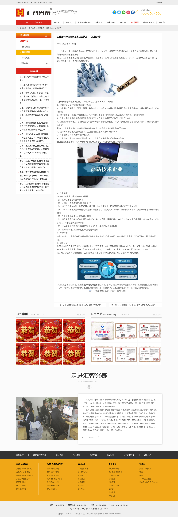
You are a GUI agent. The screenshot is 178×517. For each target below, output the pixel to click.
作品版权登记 (52, 489)
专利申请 (112, 464)
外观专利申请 (114, 475)
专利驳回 (112, 482)
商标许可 (81, 486)
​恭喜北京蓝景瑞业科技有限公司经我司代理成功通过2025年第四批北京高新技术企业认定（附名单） (34, 164)
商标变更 (81, 479)
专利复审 (112, 479)
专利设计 (112, 489)
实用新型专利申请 (115, 472)
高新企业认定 (22, 464)
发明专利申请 (114, 469)
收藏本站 (159, 2)
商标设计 (81, 475)
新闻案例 (40, 28)
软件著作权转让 (53, 482)
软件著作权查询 (53, 469)
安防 (141, 472)
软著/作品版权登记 (55, 464)
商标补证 (81, 489)
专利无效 (112, 496)
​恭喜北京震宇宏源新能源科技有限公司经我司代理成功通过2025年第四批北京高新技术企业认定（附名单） (34, 113)
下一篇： (135, 305)
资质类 (142, 464)
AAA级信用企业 (145, 479)
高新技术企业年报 (23, 472)
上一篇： (79, 305)
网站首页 (57, 22)
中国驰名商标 (83, 469)
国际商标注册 (83, 472)
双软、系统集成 (145, 469)
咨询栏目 (58, 28)
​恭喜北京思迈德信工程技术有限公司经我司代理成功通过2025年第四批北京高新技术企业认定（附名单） (34, 151)
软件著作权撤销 (53, 472)
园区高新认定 (21, 482)
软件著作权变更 (53, 475)
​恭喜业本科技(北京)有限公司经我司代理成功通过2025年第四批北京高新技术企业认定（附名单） (34, 137)
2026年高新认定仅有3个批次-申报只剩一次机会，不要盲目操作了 (34, 86)
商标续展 (81, 482)
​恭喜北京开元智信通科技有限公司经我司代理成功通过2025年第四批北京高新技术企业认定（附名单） (34, 175)
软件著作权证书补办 (54, 479)
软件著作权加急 (53, 486)
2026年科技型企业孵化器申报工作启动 (34, 78)
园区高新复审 (21, 486)
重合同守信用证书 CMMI (148, 482)
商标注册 (82, 464)
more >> (81, 315)
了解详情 (90, 438)
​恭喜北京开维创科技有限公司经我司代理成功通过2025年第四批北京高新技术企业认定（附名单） (34, 187)
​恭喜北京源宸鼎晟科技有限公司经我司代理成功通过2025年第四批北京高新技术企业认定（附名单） (34, 126)
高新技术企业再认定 (24, 469)
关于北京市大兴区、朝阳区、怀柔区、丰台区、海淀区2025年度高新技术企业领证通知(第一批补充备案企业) (34, 98)
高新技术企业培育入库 (24, 475)
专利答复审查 (114, 486)
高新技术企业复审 (23, 479)
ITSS (141, 475)
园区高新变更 (21, 489)
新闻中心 (49, 28)
